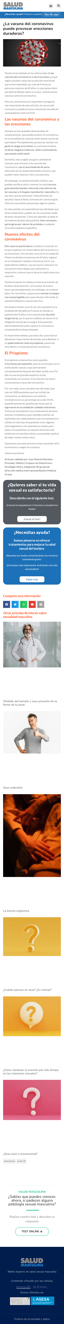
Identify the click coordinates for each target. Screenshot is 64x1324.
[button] (50, 6)
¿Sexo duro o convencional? (20, 1154)
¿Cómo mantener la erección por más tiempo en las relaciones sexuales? (31, 1071)
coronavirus (9, 1161)
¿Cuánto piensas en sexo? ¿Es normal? (27, 990)
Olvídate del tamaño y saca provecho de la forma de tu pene (30, 703)
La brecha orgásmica (16, 911)
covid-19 (21, 1161)
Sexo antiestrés (13, 787)
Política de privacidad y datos (32, 1319)
